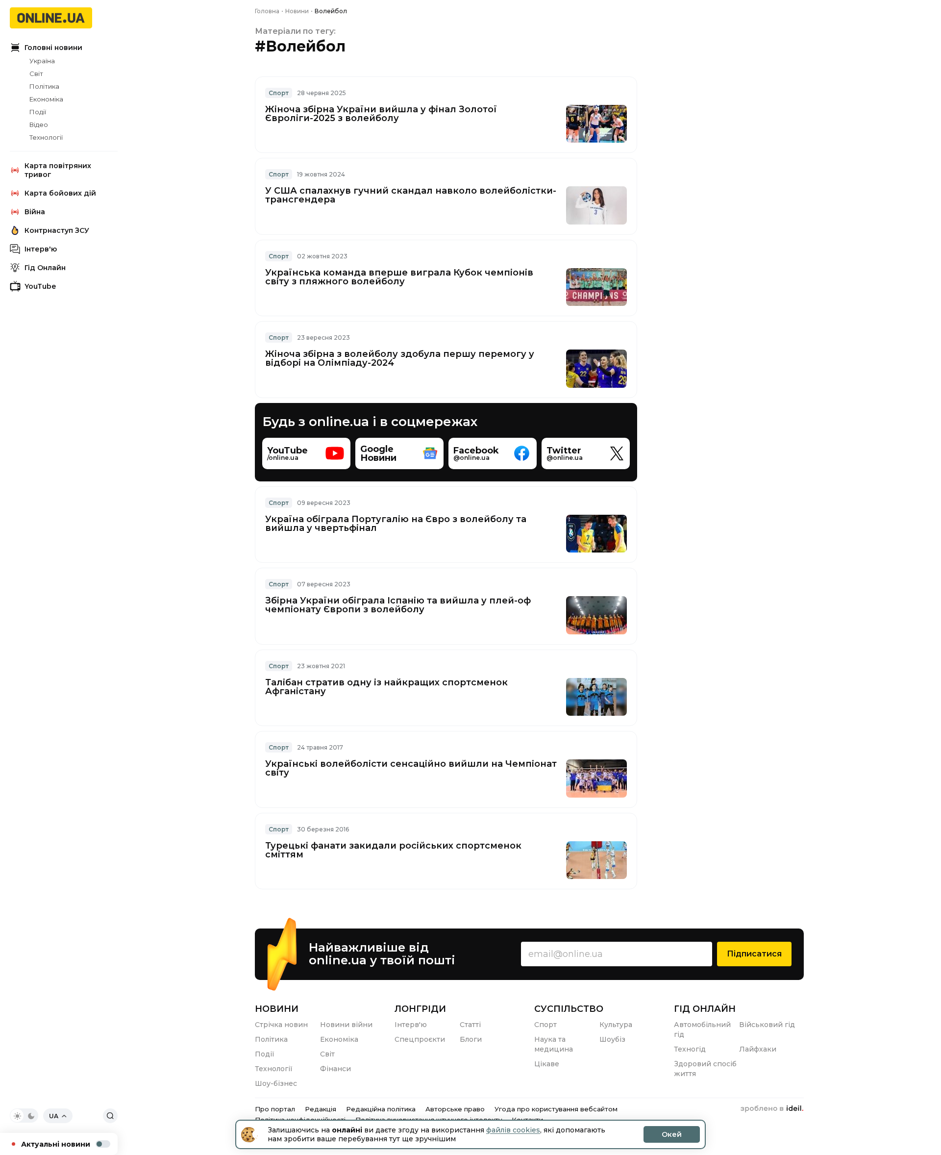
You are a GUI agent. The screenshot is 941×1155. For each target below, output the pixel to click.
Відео (38, 124)
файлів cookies (513, 1130)
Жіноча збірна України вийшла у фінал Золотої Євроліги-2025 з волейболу (381, 114)
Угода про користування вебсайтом (556, 1109)
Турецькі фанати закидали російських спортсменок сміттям (393, 850)
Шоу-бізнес (276, 1083)
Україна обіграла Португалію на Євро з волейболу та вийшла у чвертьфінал (395, 523)
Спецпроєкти (420, 1039)
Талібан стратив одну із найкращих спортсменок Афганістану (386, 687)
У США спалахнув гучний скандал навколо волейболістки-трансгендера (410, 195)
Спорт (279, 93)
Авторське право (455, 1109)
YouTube (40, 286)
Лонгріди (420, 1009)
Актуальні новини (55, 1144)
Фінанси (335, 1068)
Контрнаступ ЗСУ (57, 230)
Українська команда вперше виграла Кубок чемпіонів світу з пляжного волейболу (399, 277)
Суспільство (568, 1009)
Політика (44, 86)
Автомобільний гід (702, 1029)
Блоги (471, 1039)
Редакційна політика (381, 1109)
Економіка (46, 99)
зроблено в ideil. (772, 1108)
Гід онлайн (705, 1009)
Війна (35, 211)
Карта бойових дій (60, 193)
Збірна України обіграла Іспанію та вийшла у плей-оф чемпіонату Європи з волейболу (398, 605)
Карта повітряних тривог (58, 170)
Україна (42, 61)
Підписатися (754, 953)
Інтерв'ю (41, 249)
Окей (672, 1134)
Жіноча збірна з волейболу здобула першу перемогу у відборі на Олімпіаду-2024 (399, 358)
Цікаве (546, 1063)
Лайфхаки (757, 1049)
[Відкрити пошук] (110, 1115)
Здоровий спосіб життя (705, 1068)
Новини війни (346, 1024)
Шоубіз (612, 1039)
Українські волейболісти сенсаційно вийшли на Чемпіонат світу (411, 768)
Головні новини (53, 47)
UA (53, 1116)
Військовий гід (767, 1024)
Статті (470, 1024)
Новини (276, 1009)
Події (37, 112)
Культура (615, 1024)
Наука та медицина (553, 1044)
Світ (36, 73)
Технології (46, 137)
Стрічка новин (281, 1024)
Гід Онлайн (45, 267)
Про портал (275, 1109)
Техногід (690, 1049)
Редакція (320, 1109)
